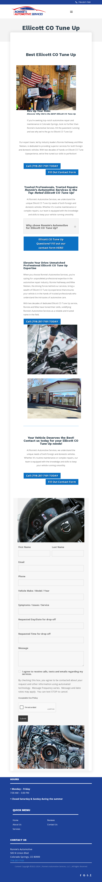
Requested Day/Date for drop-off (37, 619)
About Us (17, 824)
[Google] (84, 874)
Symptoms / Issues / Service (33, 605)
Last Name (58, 547)
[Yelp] (87, 874)
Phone (21, 576)
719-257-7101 (84, 2)
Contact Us (52, 824)
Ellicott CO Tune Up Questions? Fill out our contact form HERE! (51, 243)
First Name (24, 547)
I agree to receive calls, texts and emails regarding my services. (52, 672)
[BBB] (90, 875)
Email (21, 562)
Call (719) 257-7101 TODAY (42, 166)
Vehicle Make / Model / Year (33, 590)
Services (16, 829)
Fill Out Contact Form (62, 172)
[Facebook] (80, 874)
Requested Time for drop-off (34, 633)
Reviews (51, 820)
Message (23, 648)
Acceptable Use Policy (28, 698)
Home (15, 820)
